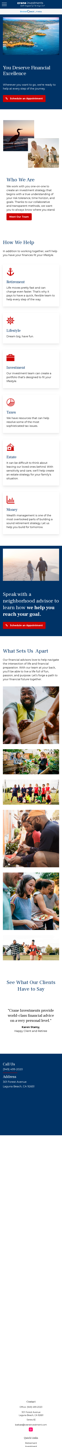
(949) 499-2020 (34, 1407)
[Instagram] (31, 1429)
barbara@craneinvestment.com (31, 1424)
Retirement (31, 1443)
